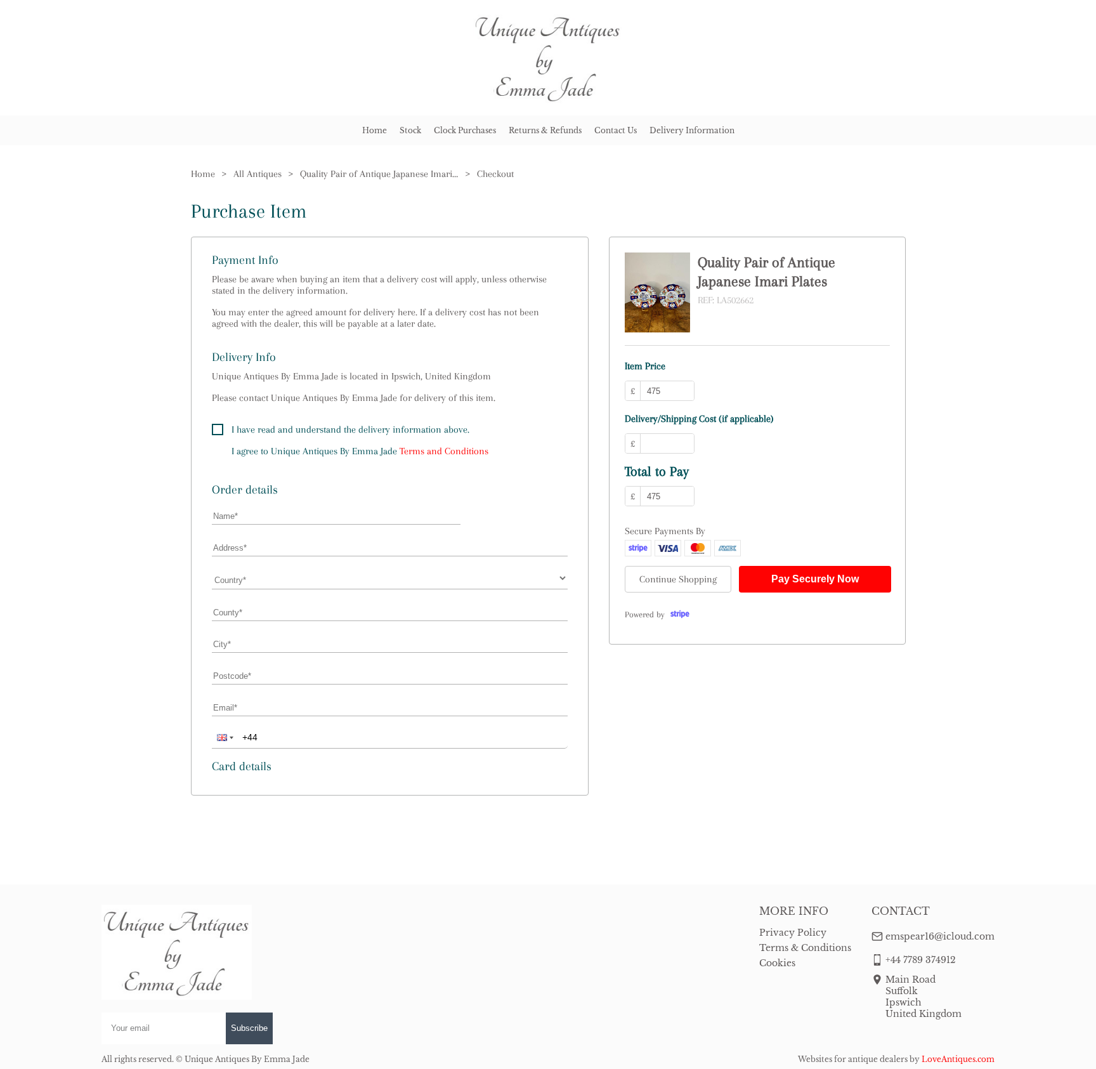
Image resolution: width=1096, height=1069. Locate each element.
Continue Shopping (678, 579)
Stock (410, 130)
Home (374, 130)
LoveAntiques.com (958, 1059)
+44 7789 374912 (920, 960)
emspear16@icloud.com (940, 936)
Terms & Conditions (805, 948)
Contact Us (615, 130)
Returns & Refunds (545, 130)
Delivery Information (691, 130)
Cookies (777, 963)
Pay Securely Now (815, 579)
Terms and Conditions (444, 451)
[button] (224, 737)
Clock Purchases (465, 130)
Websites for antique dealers (853, 1059)
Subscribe (249, 1028)
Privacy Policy (792, 932)
